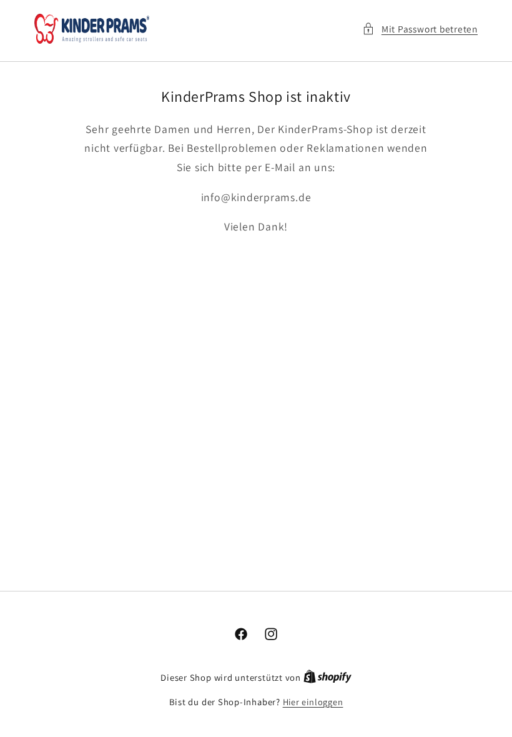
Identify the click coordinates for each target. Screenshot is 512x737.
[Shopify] (327, 677)
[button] (420, 29)
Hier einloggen (313, 702)
